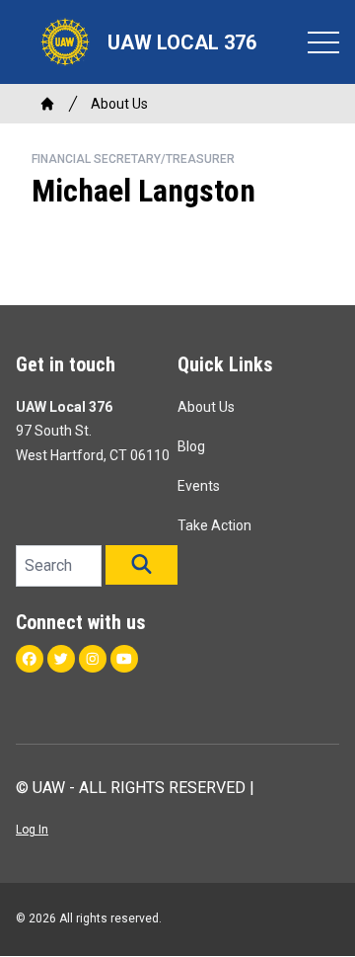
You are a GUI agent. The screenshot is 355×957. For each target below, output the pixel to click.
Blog (191, 446)
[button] (142, 565)
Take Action (214, 525)
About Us (119, 104)
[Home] (47, 104)
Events (199, 486)
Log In (32, 830)
